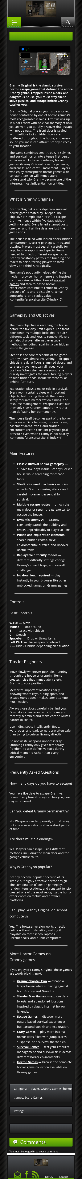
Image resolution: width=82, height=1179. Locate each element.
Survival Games (28, 1047)
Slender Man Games (31, 996)
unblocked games (29, 585)
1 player (33, 1089)
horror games (52, 172)
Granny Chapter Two (32, 981)
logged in (30, 1151)
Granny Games (51, 1089)
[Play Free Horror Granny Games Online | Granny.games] (41, 1161)
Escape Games (27, 1016)
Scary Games (26, 1032)
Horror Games (27, 1062)
